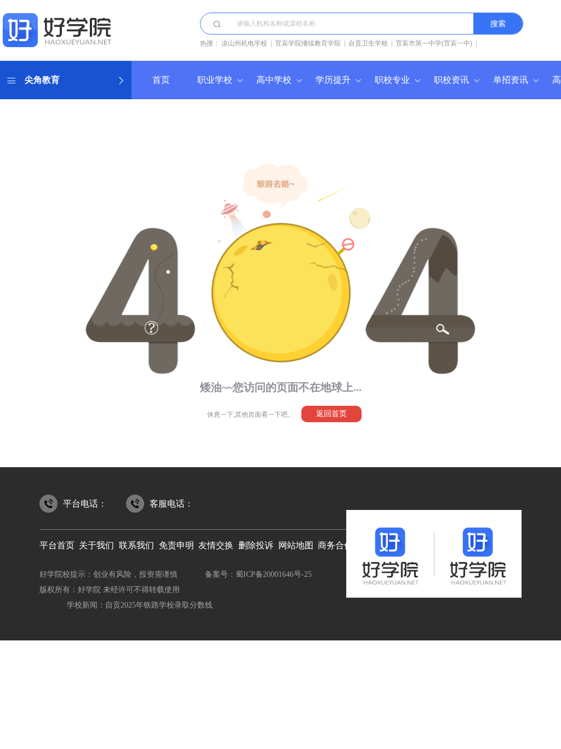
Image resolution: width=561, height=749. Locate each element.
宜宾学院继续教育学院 (308, 43)
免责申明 (176, 545)
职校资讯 (451, 79)
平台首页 (57, 545)
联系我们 (136, 545)
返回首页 (331, 414)
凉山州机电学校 (244, 43)
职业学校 (214, 79)
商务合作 (335, 545)
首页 (161, 79)
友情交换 (215, 545)
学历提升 (333, 79)
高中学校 (273, 79)
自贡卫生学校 (368, 43)
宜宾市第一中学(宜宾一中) (434, 43)
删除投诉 (255, 545)
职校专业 (392, 79)
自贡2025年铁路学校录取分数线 (159, 605)
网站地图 (295, 545)
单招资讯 (510, 79)
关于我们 (96, 545)
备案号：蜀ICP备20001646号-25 (258, 574)
